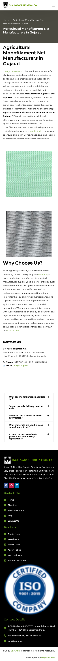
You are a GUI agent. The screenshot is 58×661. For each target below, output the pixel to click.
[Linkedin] (17, 485)
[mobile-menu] (52, 5)
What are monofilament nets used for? (27, 397)
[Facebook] (6, 485)
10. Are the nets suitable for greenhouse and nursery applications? (23, 436)
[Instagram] (11, 485)
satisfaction (13, 330)
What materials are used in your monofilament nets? (26, 426)
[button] (29, 398)
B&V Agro (15, 650)
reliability (43, 274)
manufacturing (35, 131)
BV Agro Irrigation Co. (14, 71)
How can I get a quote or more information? (25, 416)
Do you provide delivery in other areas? (26, 407)
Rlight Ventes (48, 657)
